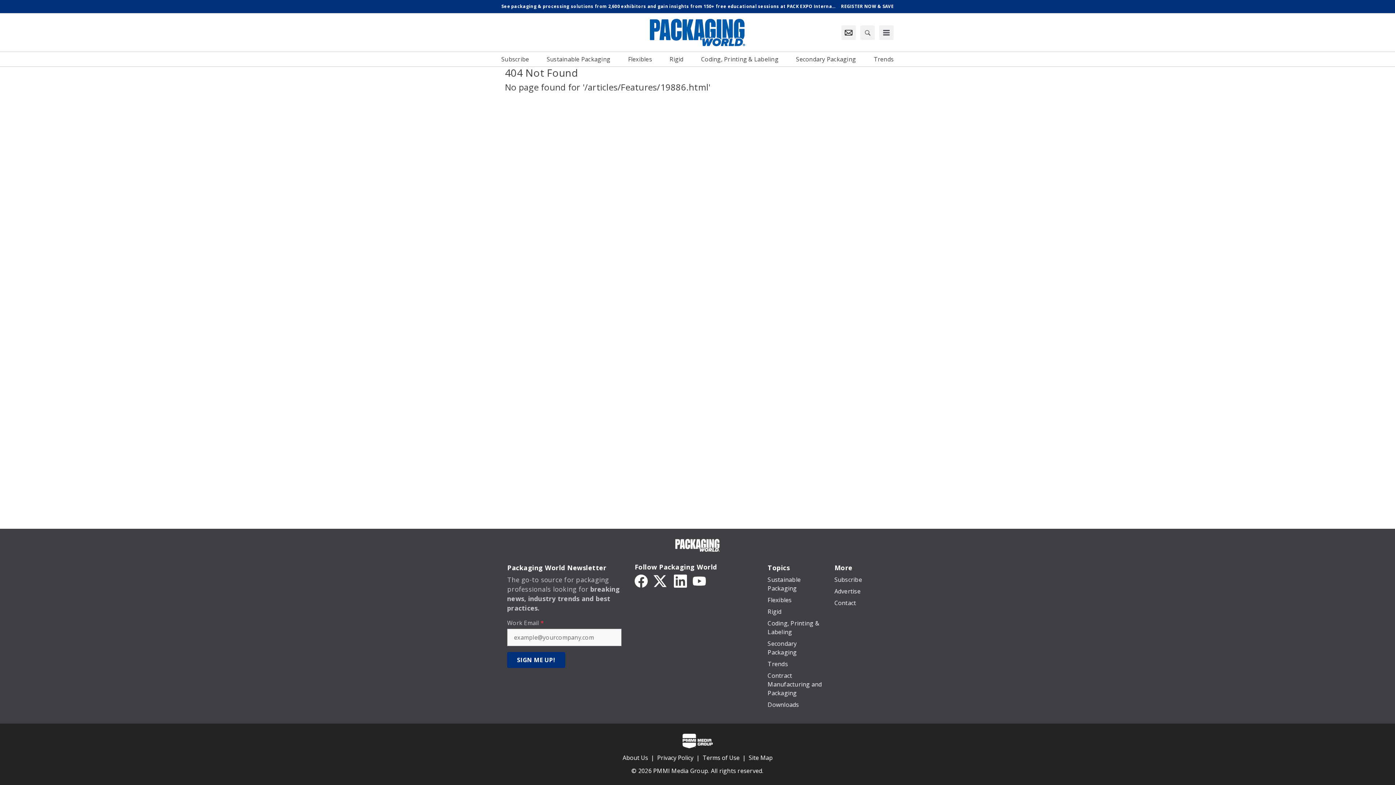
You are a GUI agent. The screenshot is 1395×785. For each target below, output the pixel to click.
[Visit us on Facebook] (641, 580)
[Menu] (886, 32)
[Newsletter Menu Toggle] (848, 32)
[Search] (867, 32)
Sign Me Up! (536, 660)
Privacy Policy (675, 758)
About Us (635, 758)
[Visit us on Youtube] (699, 580)
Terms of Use (721, 758)
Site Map (761, 758)
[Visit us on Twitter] (661, 580)
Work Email (525, 623)
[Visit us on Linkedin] (680, 580)
